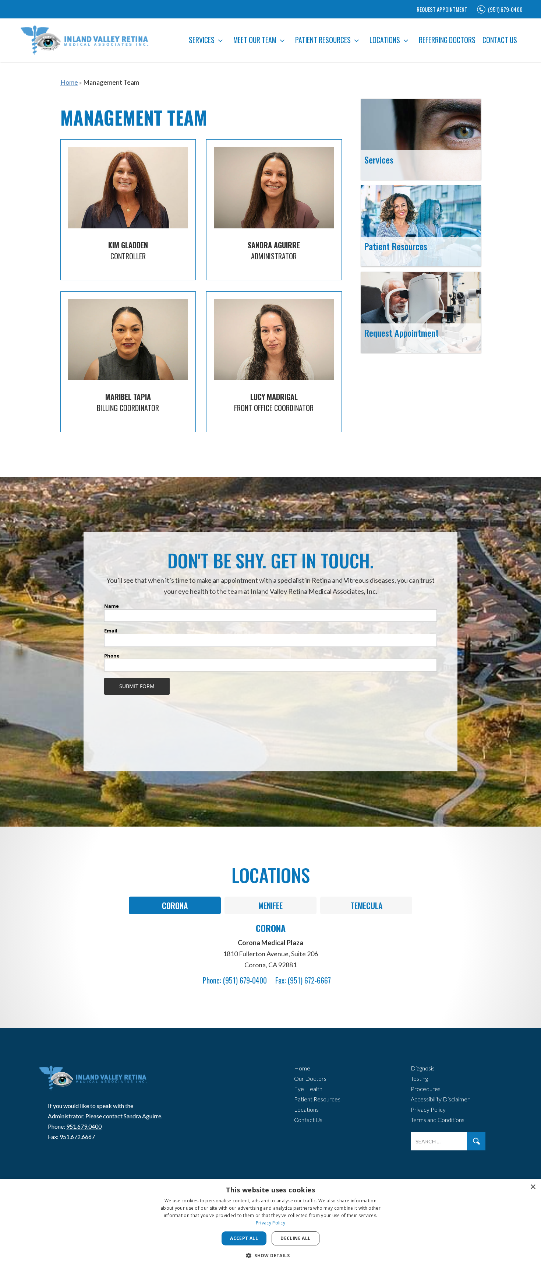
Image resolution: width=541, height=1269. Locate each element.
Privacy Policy (428, 1109)
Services (202, 40)
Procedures (426, 1088)
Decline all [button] (295, 1238)
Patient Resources (323, 40)
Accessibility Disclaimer (440, 1099)
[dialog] (270, 1224)
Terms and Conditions (437, 1119)
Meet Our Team (254, 40)
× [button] (532, 1187)
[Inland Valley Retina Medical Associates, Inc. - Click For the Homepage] (92, 1082)
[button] (270, 1255)
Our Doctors (310, 1078)
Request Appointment (442, 9)
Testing (419, 1078)
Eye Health (308, 1088)
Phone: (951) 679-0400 (235, 980)
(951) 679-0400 (505, 9)
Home (69, 82)
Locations (384, 40)
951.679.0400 (84, 1126)
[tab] (175, 905)
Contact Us (499, 40)
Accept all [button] (244, 1238)
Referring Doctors (447, 40)
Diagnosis (423, 1068)
